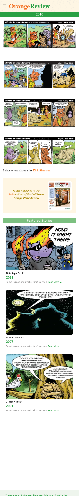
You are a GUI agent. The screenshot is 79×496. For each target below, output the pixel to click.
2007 (9, 341)
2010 (12, 194)
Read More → (55, 282)
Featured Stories (39, 220)
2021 (9, 277)
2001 (9, 406)
